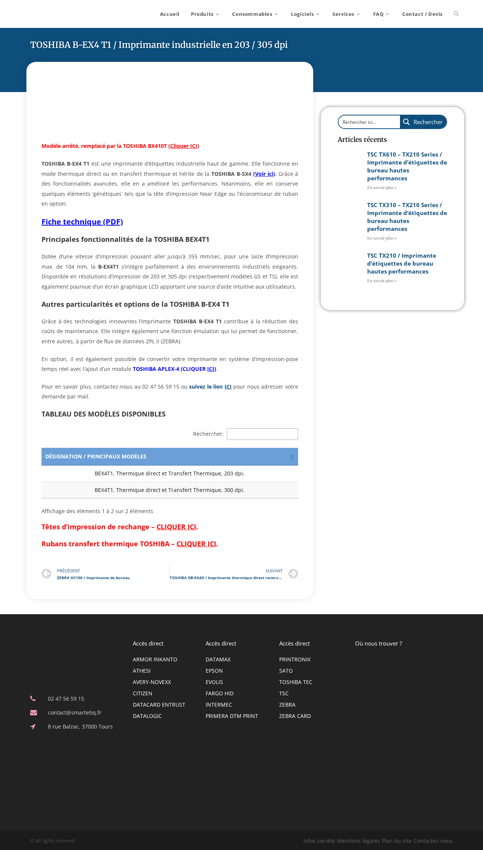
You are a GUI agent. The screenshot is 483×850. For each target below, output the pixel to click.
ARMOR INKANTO (155, 659)
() (183, 145)
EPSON (214, 670)
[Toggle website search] (456, 14)
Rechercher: (208, 433)
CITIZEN (142, 693)
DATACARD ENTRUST (159, 704)
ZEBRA (287, 704)
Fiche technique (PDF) (82, 222)
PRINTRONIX (295, 659)
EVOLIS (214, 682)
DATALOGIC (147, 715)
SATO (286, 670)
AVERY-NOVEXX (152, 682)
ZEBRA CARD (295, 715)
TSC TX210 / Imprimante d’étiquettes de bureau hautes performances (401, 263)
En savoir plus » (382, 187)
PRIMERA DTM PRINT (232, 715)
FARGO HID (220, 693)
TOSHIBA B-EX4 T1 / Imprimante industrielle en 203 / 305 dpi (159, 44)
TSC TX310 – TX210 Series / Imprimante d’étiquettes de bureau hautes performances (407, 216)
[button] (292, 456)
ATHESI (142, 670)
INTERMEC (219, 704)
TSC (284, 693)
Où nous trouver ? (378, 643)
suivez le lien (210, 386)
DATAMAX (218, 659)
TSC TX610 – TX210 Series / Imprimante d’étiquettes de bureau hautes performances (407, 166)
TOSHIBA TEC (295, 682)
